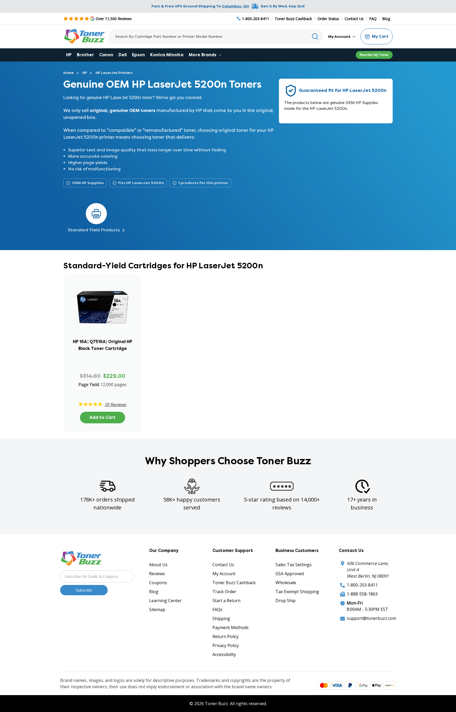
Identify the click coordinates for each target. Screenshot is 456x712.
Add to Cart (102, 417)
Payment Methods (230, 627)
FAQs (217, 609)
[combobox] (216, 36)
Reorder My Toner (374, 54)
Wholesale (286, 582)
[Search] (315, 36)
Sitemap (157, 609)
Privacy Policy (225, 645)
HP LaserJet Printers (114, 73)
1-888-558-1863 (362, 594)
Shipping (221, 618)
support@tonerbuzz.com (371, 618)
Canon (106, 55)
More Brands (203, 55)
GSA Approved (290, 574)
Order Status (328, 19)
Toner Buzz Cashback (293, 19)
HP (69, 55)
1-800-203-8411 (362, 585)
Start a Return (226, 600)
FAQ (373, 19)
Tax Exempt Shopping (297, 591)
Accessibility (224, 654)
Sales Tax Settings (294, 565)
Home (68, 73)
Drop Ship (286, 600)
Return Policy (225, 636)
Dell (122, 55)
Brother (85, 55)
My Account (340, 36)
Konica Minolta (166, 55)
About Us (158, 565)
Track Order (224, 591)
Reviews (157, 574)
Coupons (158, 582)
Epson (138, 55)
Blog (386, 19)
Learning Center (165, 600)
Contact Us (354, 19)
